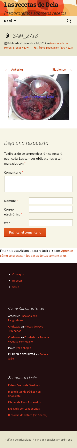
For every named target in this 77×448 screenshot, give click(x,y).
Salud (15, 287)
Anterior (13, 69)
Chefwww (14, 326)
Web (7, 223)
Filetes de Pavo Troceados (24, 402)
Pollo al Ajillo (23, 348)
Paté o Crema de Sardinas (24, 385)
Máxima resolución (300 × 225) (55, 47)
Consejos (18, 274)
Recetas (17, 280)
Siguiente (62, 69)
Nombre (11, 201)
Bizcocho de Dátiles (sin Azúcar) (27, 415)
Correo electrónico (13, 211)
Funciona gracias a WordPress (53, 439)
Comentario (13, 172)
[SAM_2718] (38, 97)
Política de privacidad (18, 439)
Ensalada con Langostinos (24, 408)
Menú (8, 21)
